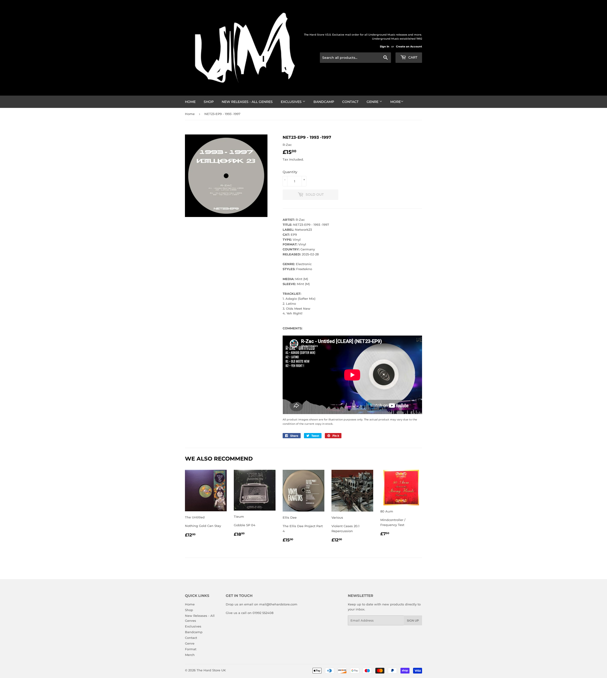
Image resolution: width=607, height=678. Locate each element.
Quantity (290, 172)
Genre (373, 102)
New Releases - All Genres (247, 102)
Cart (412, 57)
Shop (209, 102)
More (395, 102)
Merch (190, 655)
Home (190, 102)
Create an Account (409, 46)
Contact (350, 102)
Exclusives (292, 102)
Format (190, 649)
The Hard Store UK (211, 670)
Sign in (384, 46)
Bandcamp (323, 102)
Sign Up (413, 620)
